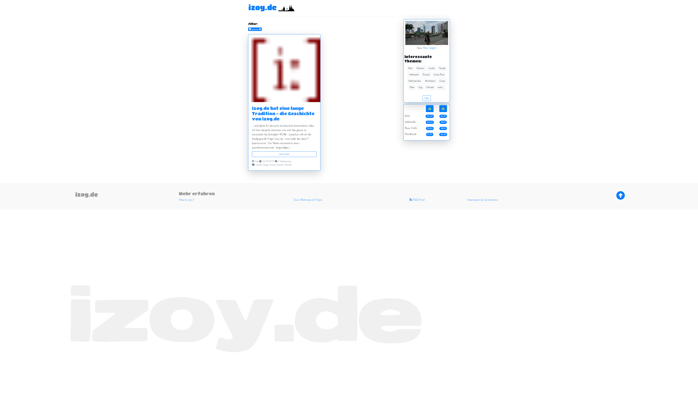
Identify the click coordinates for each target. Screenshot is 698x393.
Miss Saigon (429, 48)
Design (266, 165)
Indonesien (414, 74)
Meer (412, 87)
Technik (288, 165)
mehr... (441, 87)
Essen (442, 81)
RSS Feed (418, 200)
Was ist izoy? (186, 200)
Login (426, 98)
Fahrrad (430, 87)
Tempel (442, 68)
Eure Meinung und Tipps (308, 200)
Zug (420, 87)
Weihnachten (414, 81)
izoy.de (262, 7)
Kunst (273, 165)
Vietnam (420, 68)
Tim (256, 161)
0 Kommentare (284, 161)
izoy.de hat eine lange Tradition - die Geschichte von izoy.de (283, 113)
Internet (280, 165)
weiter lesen (284, 154)
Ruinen (426, 74)
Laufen (431, 68)
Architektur (430, 81)
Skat (410, 68)
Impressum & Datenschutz (482, 200)
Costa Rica (439, 74)
